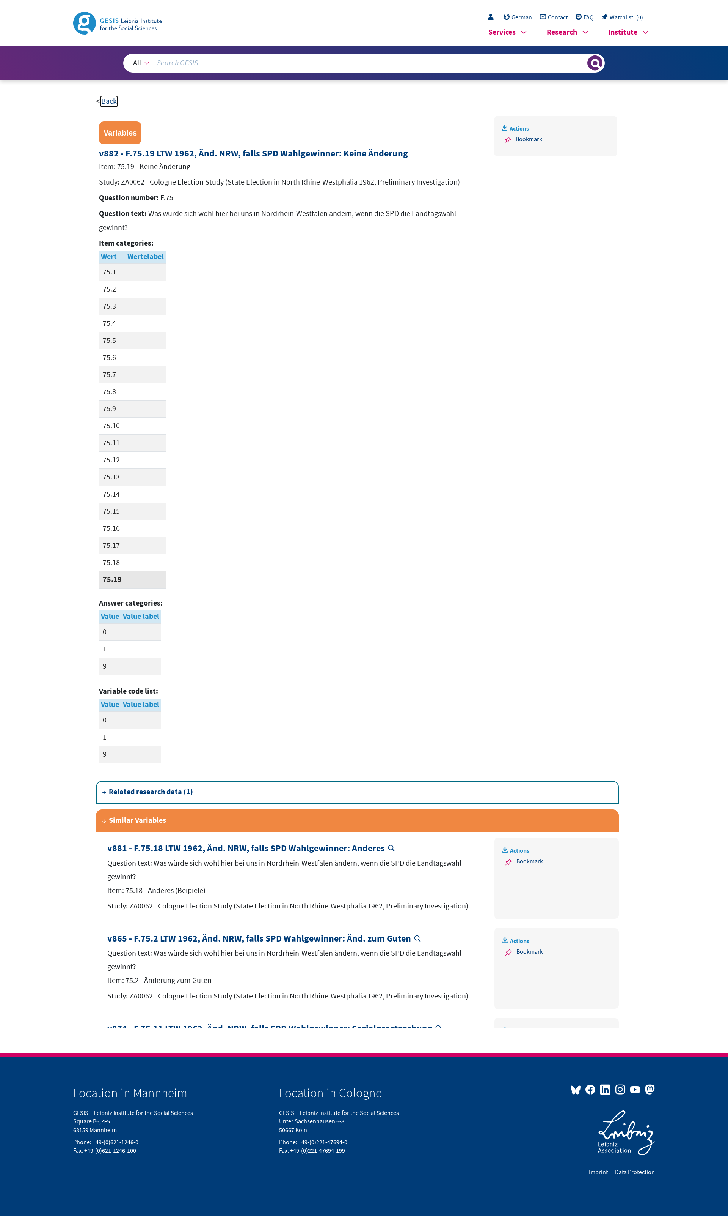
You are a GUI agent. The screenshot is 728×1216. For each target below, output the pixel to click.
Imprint (599, 1172)
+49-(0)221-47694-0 (322, 1142)
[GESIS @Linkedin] (605, 1089)
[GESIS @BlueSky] (577, 1089)
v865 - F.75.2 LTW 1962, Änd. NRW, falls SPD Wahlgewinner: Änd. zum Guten (259, 939)
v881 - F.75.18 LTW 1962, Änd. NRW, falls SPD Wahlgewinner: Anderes (246, 848)
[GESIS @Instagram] (620, 1089)
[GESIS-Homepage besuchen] (118, 22)
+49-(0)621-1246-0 (115, 1142)
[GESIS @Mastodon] (649, 1089)
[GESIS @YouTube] (635, 1089)
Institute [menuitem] (622, 32)
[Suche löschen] (581, 62)
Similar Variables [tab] (137, 820)
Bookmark (529, 139)
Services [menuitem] (502, 32)
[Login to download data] (492, 17)
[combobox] (364, 63)
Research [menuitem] (562, 32)
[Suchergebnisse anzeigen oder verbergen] (595, 63)
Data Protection (635, 1172)
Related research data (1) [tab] (151, 792)
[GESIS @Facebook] (591, 1089)
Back (109, 101)
